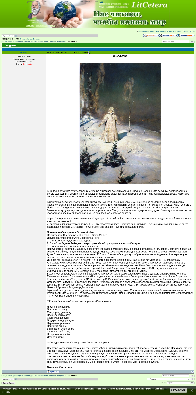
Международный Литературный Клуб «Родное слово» (32, 41)
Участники (160, 31)
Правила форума (173, 31)
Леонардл (23, 39)
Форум (4, 41)
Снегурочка (72, 41)
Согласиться (178, 390)
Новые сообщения (146, 31)
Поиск (185, 31)
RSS (101, 2)
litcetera (29, 39)
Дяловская (36, 39)
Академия (61, 41)
